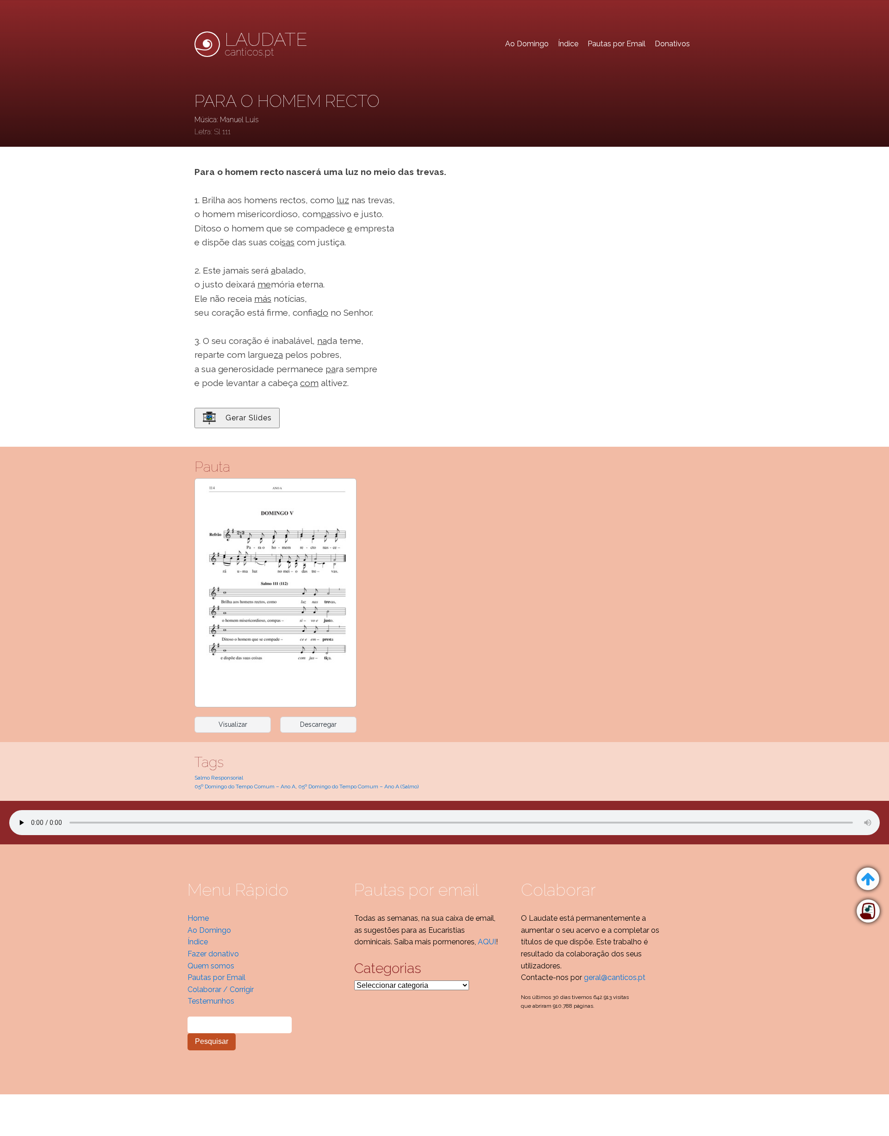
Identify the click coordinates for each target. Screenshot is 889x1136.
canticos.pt (266, 44)
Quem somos (211, 965)
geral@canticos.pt (614, 977)
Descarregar (318, 724)
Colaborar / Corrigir (221, 989)
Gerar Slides (248, 417)
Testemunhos (211, 1001)
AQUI (487, 941)
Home (198, 918)
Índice (568, 43)
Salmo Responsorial (218, 777)
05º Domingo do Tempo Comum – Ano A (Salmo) (358, 786)
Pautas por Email (616, 43)
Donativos (672, 43)
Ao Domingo (527, 43)
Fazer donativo (213, 953)
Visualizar (233, 724)
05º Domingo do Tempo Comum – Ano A (244, 786)
